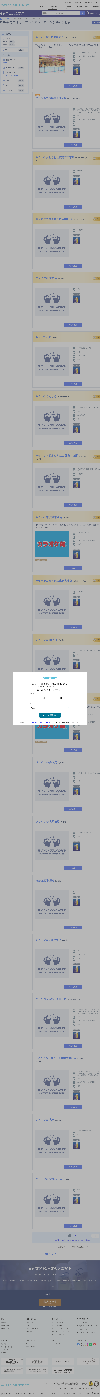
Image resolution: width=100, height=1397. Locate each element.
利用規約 (34, 722)
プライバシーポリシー (44, 722)
